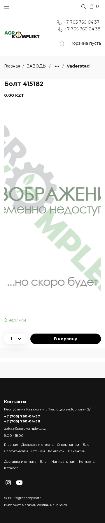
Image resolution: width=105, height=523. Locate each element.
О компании (68, 445)
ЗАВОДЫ (37, 66)
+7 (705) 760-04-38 (22, 421)
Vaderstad (78, 66)
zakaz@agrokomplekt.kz (25, 429)
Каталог (11, 468)
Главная (11, 445)
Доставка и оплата (37, 445)
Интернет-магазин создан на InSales (35, 505)
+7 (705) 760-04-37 (22, 416)
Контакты (56, 451)
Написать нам (63, 462)
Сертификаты (16, 451)
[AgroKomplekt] (22, 35)
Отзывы (38, 451)
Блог (87, 445)
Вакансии (76, 451)
